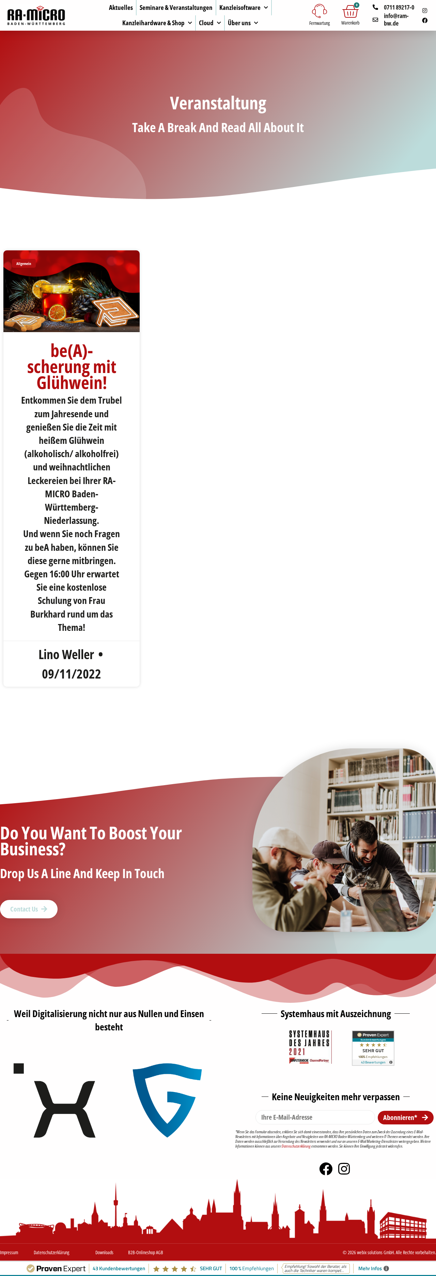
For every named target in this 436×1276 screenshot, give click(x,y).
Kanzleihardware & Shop (153, 22)
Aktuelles (121, 7)
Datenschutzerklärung (296, 1146)
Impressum (9, 1252)
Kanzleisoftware (240, 7)
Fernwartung (319, 23)
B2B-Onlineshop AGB (145, 1252)
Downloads (104, 1252)
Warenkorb (350, 22)
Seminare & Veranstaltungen (176, 7)
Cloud (206, 22)
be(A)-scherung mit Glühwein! (71, 366)
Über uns (239, 22)
